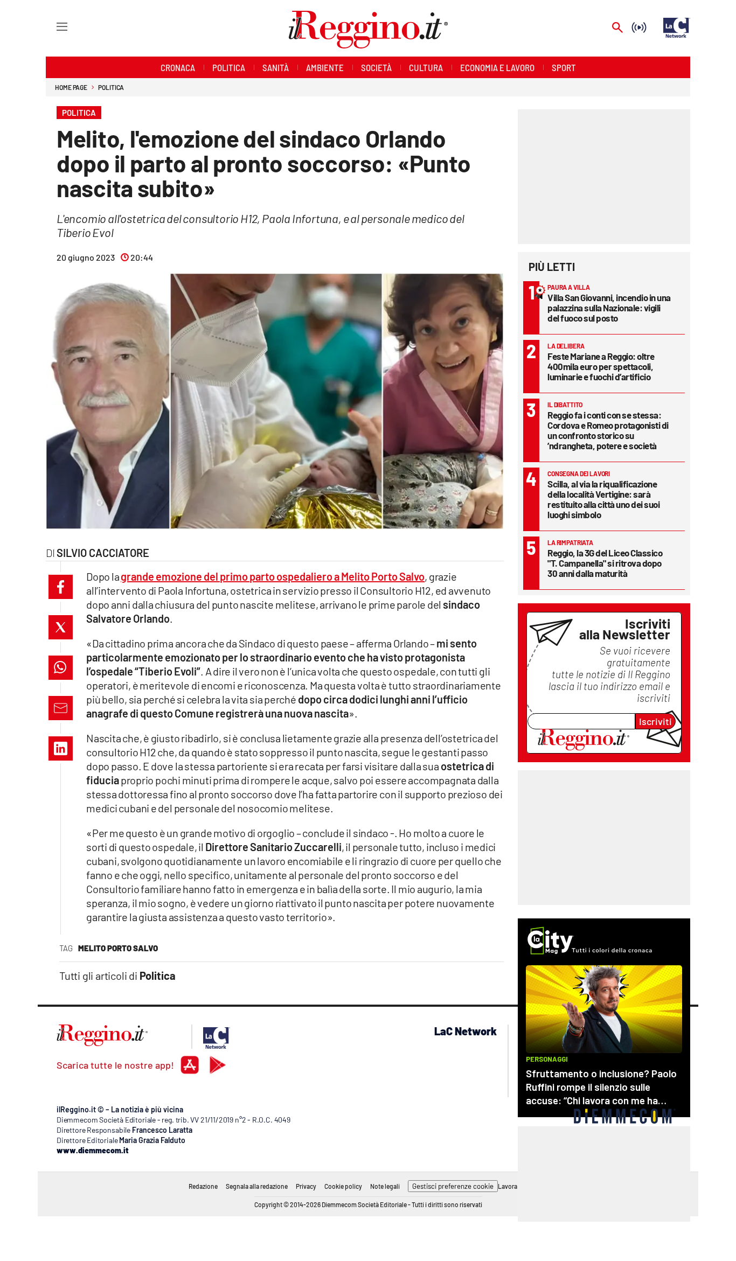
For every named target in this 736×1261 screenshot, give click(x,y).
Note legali (385, 1186)
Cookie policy (343, 1186)
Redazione (203, 1186)
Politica (111, 87)
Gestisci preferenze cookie (453, 1186)
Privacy (306, 1186)
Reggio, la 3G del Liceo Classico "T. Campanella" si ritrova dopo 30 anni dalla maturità (604, 563)
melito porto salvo (118, 948)
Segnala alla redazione (257, 1186)
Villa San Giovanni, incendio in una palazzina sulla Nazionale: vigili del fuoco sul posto (609, 307)
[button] (60, 587)
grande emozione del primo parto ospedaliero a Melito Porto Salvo (273, 576)
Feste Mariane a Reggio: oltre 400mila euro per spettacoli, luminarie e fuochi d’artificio (601, 366)
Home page (71, 87)
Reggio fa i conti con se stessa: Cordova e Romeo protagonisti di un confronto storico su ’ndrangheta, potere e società (608, 430)
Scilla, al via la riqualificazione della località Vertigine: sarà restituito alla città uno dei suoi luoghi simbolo (603, 499)
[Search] (617, 28)
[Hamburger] (52, 26)
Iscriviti (655, 721)
